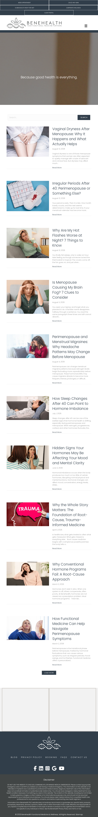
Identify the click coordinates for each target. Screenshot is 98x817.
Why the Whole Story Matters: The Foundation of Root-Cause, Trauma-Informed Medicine (70, 514)
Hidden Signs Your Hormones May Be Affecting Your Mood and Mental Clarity (70, 455)
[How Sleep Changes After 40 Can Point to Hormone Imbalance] (28, 408)
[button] (84, 117)
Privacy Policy (31, 757)
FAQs (64, 757)
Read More (57, 167)
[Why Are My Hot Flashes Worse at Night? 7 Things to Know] (28, 243)
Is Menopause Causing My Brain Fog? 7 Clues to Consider (67, 290)
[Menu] (86, 26)
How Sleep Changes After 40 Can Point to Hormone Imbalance (70, 403)
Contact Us (79, 757)
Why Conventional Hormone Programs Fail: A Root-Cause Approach (69, 572)
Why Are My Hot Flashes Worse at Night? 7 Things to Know (67, 238)
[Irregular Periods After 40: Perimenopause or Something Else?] (28, 196)
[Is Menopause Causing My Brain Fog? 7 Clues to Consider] (28, 296)
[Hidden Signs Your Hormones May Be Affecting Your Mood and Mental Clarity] (28, 457)
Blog (14, 757)
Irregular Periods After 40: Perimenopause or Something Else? (71, 188)
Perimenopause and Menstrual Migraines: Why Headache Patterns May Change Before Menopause (71, 346)
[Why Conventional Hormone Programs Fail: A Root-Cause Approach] (28, 573)
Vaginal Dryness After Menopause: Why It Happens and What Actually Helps (71, 136)
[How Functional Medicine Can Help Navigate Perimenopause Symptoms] (28, 628)
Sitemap (79, 814)
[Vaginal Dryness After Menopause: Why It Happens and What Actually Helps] (28, 141)
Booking (51, 757)
